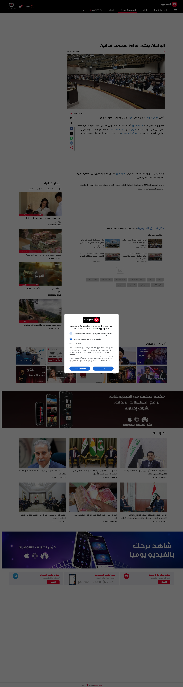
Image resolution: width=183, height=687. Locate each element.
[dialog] (91, 343)
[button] (91, 343)
